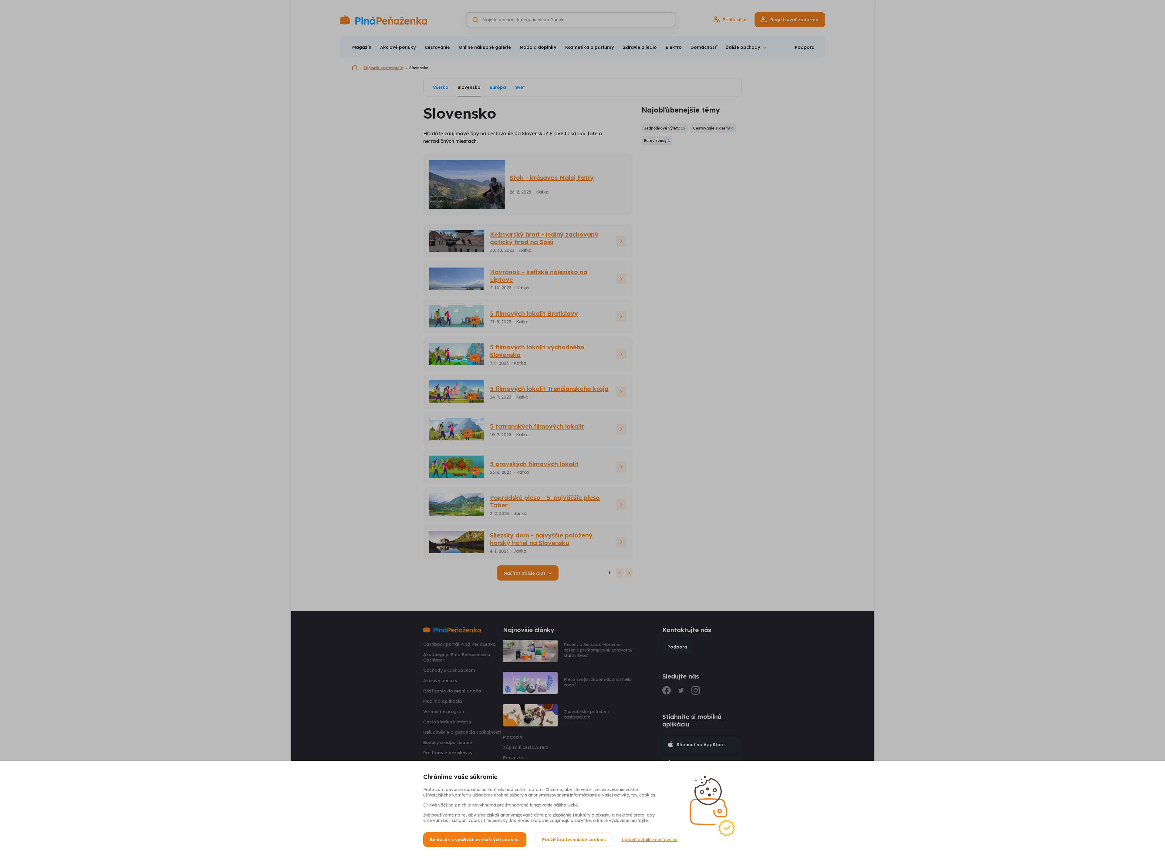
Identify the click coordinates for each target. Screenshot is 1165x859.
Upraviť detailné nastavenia (649, 839)
